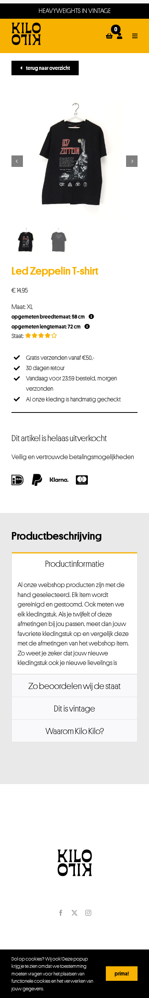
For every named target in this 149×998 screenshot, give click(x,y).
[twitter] (74, 913)
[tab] (74, 563)
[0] (109, 36)
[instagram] (88, 913)
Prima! (122, 973)
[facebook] (61, 913)
